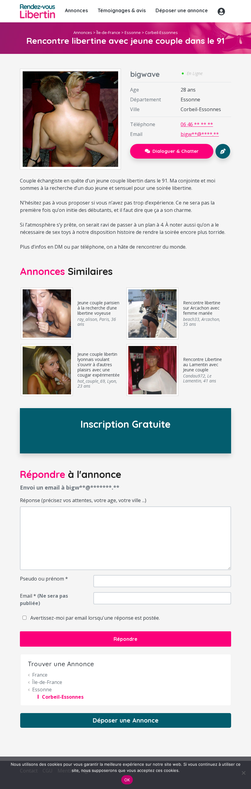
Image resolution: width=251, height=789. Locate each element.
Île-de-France (108, 32)
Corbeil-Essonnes (161, 32)
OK (127, 779)
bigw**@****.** (200, 134)
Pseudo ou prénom (44, 578)
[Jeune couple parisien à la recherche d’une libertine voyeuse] (47, 313)
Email (44, 599)
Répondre (125, 639)
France (39, 674)
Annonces (76, 10)
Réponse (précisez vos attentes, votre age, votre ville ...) (83, 500)
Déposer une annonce (181, 10)
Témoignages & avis (122, 10)
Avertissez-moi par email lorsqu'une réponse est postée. (94, 617)
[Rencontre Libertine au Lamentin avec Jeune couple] (152, 369)
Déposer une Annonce (126, 720)
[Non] (243, 773)
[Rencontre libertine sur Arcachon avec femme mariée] (152, 313)
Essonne (133, 32)
